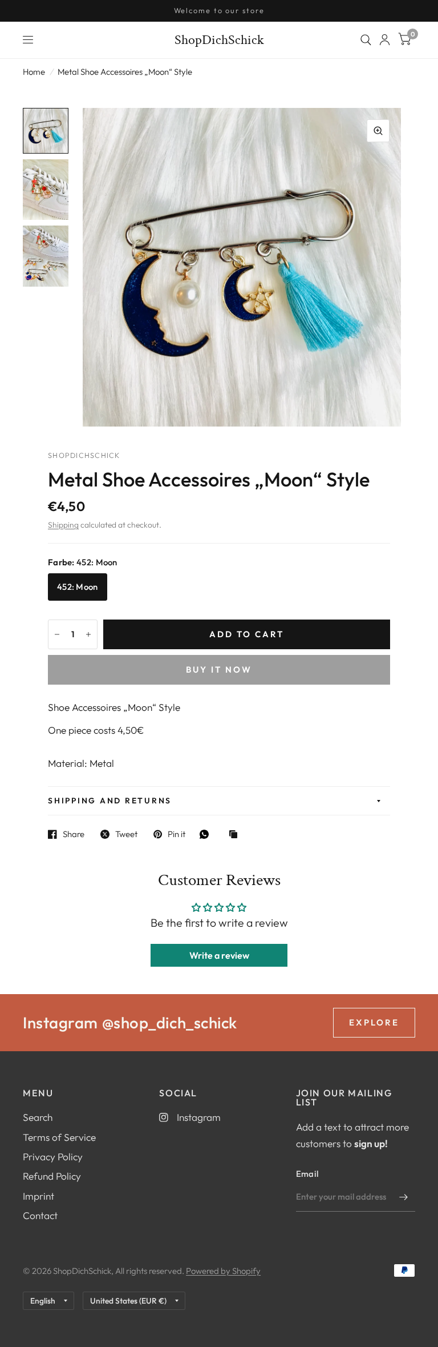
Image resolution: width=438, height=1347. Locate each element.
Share (73, 834)
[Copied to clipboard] (236, 835)
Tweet (126, 834)
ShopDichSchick (219, 40)
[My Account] (384, 40)
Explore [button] (374, 1022)
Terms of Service (59, 1137)
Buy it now (219, 669)
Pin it (176, 834)
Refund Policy (52, 1176)
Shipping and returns (110, 800)
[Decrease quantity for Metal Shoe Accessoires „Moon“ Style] (57, 634)
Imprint (38, 1196)
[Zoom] (378, 130)
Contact (40, 1215)
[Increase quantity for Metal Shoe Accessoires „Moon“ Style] (88, 634)
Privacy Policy (53, 1157)
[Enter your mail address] (403, 1197)
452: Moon (77, 586)
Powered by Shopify (223, 1270)
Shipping (63, 525)
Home (34, 71)
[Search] (365, 40)
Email (307, 1173)
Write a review (219, 955)
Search (37, 1117)
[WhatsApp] (207, 834)
